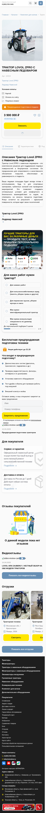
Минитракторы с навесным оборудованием (21, 671)
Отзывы (4, 732)
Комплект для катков (28, 15)
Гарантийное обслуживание (12, 712)
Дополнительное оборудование (16, 692)
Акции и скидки (7, 704)
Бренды (4, 718)
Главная (5, 15)
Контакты (5, 735)
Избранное (6, 721)
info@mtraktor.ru (10, 759)
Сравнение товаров (9, 723)
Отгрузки (5, 729)
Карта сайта (6, 740)
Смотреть (16, 638)
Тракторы (6, 660)
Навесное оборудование (13, 682)
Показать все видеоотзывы (22, 575)
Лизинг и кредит (7, 709)
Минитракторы (8, 664)
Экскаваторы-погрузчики (13, 674)
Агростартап (6, 738)
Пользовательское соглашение (13, 746)
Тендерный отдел (8, 715)
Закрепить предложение (16, 416)
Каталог (14, 15)
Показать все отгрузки (22, 649)
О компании (6, 701)
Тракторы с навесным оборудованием (19, 667)
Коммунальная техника (12, 685)
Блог (3, 726)
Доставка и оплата (8, 706)
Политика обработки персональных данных (17, 743)
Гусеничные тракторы (11, 678)
